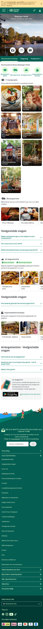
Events (4, 550)
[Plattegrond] (30, 50)
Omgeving (24, 59)
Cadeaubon (6, 521)
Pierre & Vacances (8, 531)
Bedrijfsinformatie (7, 459)
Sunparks (5, 493)
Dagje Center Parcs (8, 502)
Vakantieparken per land (11, 570)
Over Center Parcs (9, 456)
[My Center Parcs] (40, 10)
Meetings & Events (8, 474)
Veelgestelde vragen (9, 464)
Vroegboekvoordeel (8, 526)
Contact (4, 483)
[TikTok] (15, 614)
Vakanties (5, 584)
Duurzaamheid (7, 507)
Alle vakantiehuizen (9, 579)
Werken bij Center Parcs (10, 540)
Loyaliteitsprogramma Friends (12, 488)
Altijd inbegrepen (7, 545)
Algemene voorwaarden (10, 497)
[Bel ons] (34, 10)
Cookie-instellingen (8, 517)
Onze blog (5, 451)
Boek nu (9, 5)
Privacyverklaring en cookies (11, 478)
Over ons (5, 469)
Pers (3, 555)
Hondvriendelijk (7, 589)
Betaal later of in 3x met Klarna (12, 564)
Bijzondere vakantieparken (12, 574)
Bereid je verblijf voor (9, 560)
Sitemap (4, 536)
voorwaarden (15, 439)
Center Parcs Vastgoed (9, 512)
